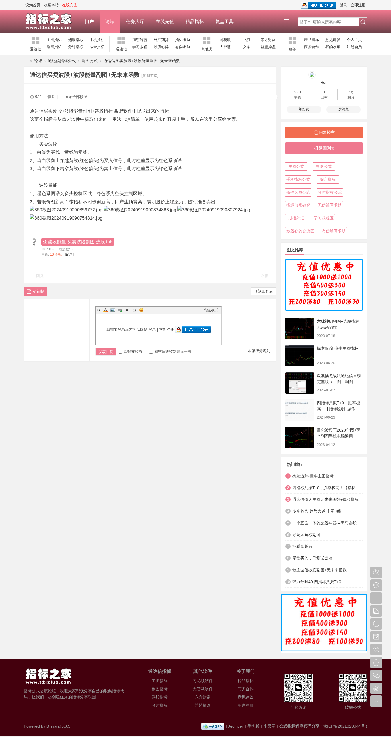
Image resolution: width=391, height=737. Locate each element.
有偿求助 (182, 47)
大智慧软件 (203, 689)
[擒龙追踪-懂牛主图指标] (299, 355)
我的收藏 (332, 47)
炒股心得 (161, 47)
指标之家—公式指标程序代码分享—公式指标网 (26, 61)
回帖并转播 (133, 351)
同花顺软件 (203, 680)
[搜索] (363, 22)
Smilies (141, 310)
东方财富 (268, 40)
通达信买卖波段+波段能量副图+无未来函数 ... (144, 60)
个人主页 (354, 40)
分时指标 (75, 47)
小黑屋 (269, 726)
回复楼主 (327, 132)
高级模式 (211, 310)
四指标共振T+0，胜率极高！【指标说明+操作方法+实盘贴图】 (338, 409)
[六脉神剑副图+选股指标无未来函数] (299, 328)
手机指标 (97, 40)
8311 (297, 92)
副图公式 (90, 60)
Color (105, 310)
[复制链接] (150, 75)
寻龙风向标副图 (306, 534)
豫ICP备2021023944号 (344, 726)
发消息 (343, 109)
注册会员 (354, 47)
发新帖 (38, 291)
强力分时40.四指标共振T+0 (316, 581)
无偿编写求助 (330, 205)
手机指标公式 (298, 179)
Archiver (235, 726)
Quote (127, 310)
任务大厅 (135, 21)
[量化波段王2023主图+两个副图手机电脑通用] (299, 437)
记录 (69, 254)
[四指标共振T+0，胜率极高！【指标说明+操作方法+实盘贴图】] (299, 410)
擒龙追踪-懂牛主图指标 (337, 348)
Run (324, 82)
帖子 (304, 22)
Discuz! (53, 726)
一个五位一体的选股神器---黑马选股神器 (327, 523)
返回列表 (265, 291)
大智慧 (225, 47)
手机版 (253, 726)
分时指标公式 (330, 192)
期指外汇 (296, 218)
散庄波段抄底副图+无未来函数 (319, 570)
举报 (264, 276)
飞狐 (246, 40)
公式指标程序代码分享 (299, 726)
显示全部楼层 (76, 97)
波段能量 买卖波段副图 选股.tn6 (80, 241)
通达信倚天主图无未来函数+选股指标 (325, 499)
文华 (246, 47)
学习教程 (139, 47)
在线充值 (165, 21)
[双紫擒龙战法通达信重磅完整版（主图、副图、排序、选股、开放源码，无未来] (299, 383)
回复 (40, 276)
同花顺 (225, 40)
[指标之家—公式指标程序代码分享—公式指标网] (51, 21)
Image (113, 310)
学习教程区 (324, 218)
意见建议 (332, 40)
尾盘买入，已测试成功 (312, 558)
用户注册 (246, 705)
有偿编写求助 (334, 231)
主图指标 (54, 40)
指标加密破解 (298, 205)
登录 (343, 5)
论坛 (109, 21)
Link (120, 310)
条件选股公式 (298, 192)
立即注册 (358, 5)
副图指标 (54, 47)
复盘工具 (224, 21)
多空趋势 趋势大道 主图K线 (316, 511)
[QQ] (212, 726)
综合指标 (97, 47)
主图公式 (296, 166)
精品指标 (194, 21)
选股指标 (75, 40)
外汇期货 (161, 40)
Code (134, 310)
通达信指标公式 (62, 60)
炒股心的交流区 (300, 231)
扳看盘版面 (302, 546)
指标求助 (182, 40)
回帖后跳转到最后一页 (172, 351)
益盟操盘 (268, 47)
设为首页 (32, 5)
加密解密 (139, 40)
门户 (89, 21)
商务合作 (311, 47)
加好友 (304, 109)
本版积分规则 (259, 351)
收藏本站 (51, 5)
